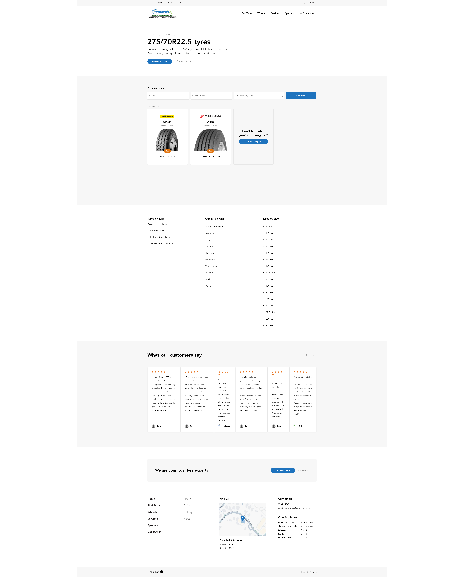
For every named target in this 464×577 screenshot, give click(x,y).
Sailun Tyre (210, 233)
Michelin (209, 272)
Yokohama (210, 259)
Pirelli (207, 279)
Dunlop (208, 285)
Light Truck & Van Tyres (158, 237)
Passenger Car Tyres (157, 223)
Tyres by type (156, 219)
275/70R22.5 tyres (170, 35)
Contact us (308, 13)
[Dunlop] (168, 97)
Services (275, 13)
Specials (289, 13)
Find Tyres (246, 13)
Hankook (209, 252)
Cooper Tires (211, 239)
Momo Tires (211, 266)
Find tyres (158, 35)
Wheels (261, 13)
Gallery (171, 3)
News (182, 3)
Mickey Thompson (214, 226)
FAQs (160, 3)
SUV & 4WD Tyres (155, 230)
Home (150, 35)
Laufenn (209, 246)
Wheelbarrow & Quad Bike (160, 243)
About (149, 3)
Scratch (313, 572)
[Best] (211, 97)
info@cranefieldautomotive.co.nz (294, 507)
